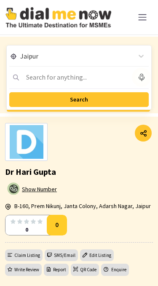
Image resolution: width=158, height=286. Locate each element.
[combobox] (20, 56)
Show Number (39, 189)
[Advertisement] (79, 265)
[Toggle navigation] (142, 17)
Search (79, 99)
